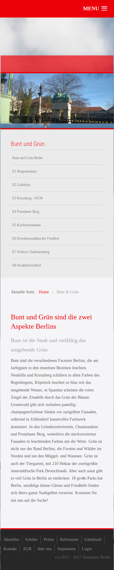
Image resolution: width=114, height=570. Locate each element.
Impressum (67, 549)
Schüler (31, 539)
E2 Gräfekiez (21, 185)
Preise (49, 539)
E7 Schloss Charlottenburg (30, 252)
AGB (27, 549)
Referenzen (69, 539)
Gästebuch (92, 539)
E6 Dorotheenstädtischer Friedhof (35, 238)
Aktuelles (11, 539)
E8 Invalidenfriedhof (26, 265)
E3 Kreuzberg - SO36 (27, 198)
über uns (44, 549)
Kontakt (10, 549)
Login (87, 549)
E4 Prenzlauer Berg (25, 212)
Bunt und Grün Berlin (27, 158)
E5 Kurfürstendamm (26, 225)
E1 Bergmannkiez (24, 171)
